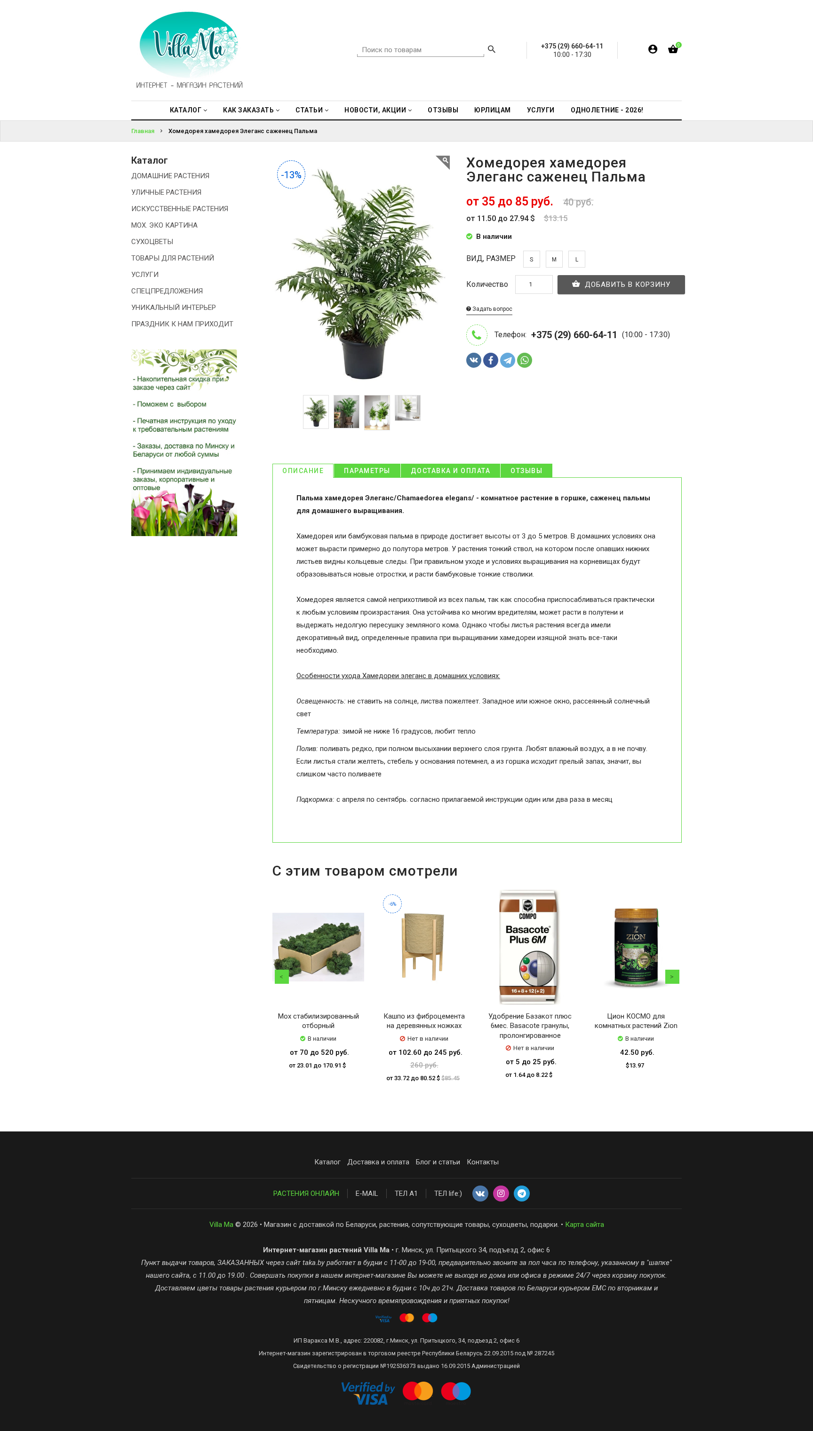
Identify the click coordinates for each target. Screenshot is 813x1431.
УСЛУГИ (145, 274)
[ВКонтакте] (473, 360)
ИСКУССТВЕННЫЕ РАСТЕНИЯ (179, 209)
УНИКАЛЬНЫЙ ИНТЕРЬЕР (173, 307)
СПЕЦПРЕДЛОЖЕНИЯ (167, 291)
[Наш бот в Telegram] (522, 1194)
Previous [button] (282, 977)
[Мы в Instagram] (501, 1194)
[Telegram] (507, 360)
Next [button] (672, 977)
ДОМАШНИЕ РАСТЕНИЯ (170, 176)
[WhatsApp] (524, 360)
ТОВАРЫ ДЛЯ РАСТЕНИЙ (172, 258)
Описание (303, 470)
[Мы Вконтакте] (480, 1194)
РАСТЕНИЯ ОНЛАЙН (306, 1193)
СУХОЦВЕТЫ (152, 241)
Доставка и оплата (451, 470)
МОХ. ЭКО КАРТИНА (164, 225)
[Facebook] (490, 360)
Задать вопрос (491, 309)
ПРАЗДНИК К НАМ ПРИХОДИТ (182, 324)
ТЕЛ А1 (406, 1193)
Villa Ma (221, 1224)
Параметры (367, 470)
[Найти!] (491, 50)
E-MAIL (367, 1193)
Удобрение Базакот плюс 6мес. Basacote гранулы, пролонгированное (530, 1026)
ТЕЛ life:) (448, 1193)
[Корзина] (673, 51)
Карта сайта (584, 1224)
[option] (316, 412)
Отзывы (526, 470)
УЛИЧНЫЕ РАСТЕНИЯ (166, 192)
